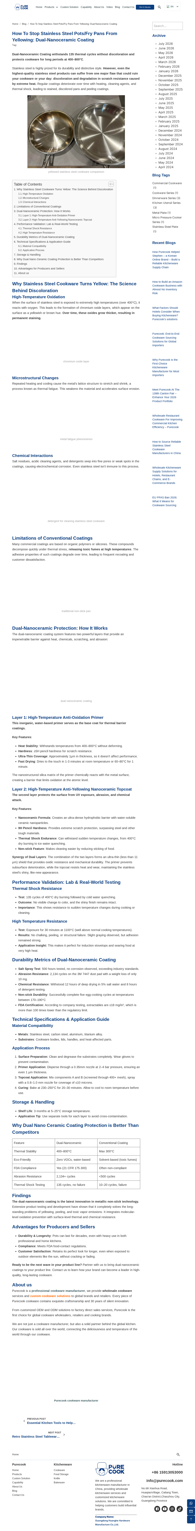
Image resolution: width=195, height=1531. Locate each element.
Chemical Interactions (34, 202)
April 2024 (166, 167)
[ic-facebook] (157, 1509)
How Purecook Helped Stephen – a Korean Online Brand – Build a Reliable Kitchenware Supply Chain (166, 259)
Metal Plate (161, 212)
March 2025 (167, 117)
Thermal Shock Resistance (37, 228)
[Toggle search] (159, 7)
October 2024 (168, 140)
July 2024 (165, 153)
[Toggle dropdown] (57, 7)
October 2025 (168, 85)
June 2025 (166, 103)
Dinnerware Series (166, 198)
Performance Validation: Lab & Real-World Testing (47, 224)
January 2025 (168, 126)
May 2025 (165, 108)
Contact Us (128, 7)
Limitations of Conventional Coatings (39, 206)
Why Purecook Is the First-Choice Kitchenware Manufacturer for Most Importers (165, 367)
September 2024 (170, 144)
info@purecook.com (164, 1480)
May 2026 (165, 53)
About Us (99, 7)
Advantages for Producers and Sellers (41, 268)
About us (23, 273)
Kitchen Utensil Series (166, 205)
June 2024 (166, 158)
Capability (86, 7)
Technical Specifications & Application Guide (44, 241)
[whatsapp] (191, 1503)
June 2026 (166, 48)
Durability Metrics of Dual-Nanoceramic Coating (45, 237)
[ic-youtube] (165, 1509)
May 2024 (165, 162)
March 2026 (167, 62)
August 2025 (167, 94)
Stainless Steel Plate (165, 229)
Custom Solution (69, 7)
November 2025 (170, 80)
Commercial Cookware (167, 185)
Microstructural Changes (36, 197)
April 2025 (165, 112)
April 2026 (165, 57)
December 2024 (170, 130)
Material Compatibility (34, 246)
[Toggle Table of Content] (109, 184)
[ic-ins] (172, 1509)
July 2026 (165, 44)
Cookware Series (165, 193)
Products (49, 7)
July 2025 (165, 98)
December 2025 (170, 76)
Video (109, 7)
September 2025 (170, 89)
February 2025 (168, 121)
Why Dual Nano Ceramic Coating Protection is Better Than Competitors (60, 259)
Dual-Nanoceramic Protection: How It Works (43, 211)
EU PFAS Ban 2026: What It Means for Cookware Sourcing (164, 501)
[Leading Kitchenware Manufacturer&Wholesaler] (21, 7)
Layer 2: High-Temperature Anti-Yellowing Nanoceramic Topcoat (57, 219)
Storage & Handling (29, 254)
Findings (22, 263)
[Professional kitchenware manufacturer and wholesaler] (109, 1469)
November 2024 (170, 135)
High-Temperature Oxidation (38, 193)
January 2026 (168, 71)
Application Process (33, 250)
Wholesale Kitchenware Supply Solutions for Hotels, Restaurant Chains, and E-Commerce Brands (166, 475)
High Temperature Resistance (39, 232)
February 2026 (168, 66)
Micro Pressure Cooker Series (167, 220)
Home (39, 7)
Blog (117, 7)
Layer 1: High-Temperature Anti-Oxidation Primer (49, 215)
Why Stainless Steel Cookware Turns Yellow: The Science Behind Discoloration (65, 189)
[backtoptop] (191, 1519)
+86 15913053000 (167, 1472)
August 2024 (167, 149)
